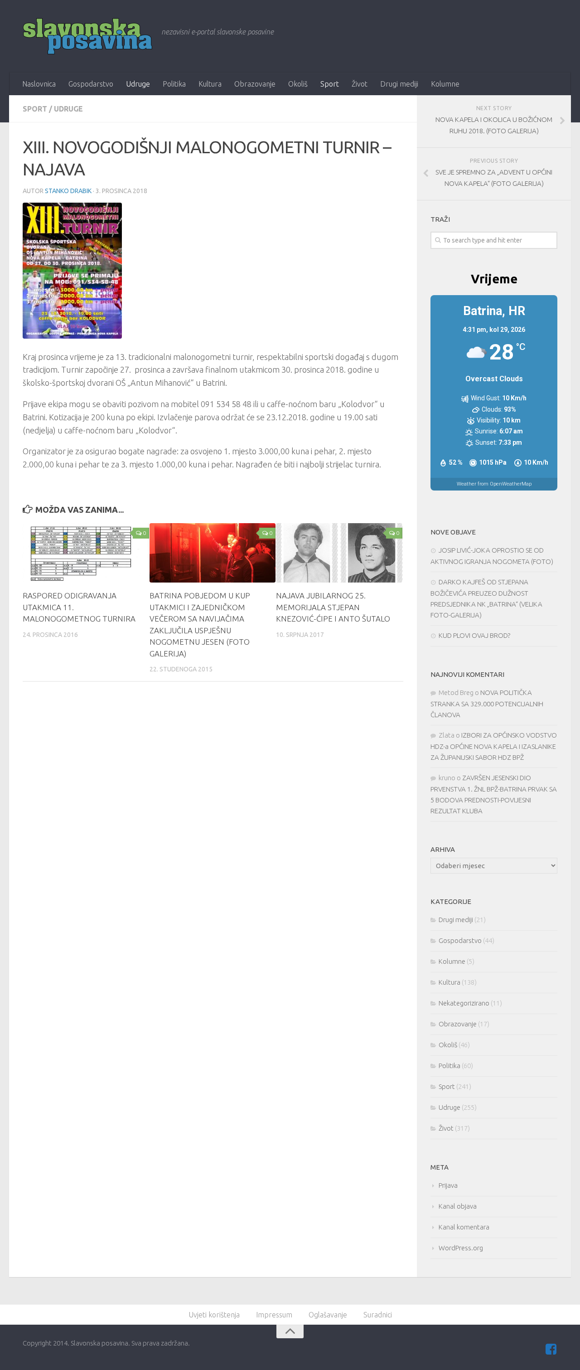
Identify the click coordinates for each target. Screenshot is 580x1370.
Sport (329, 84)
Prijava (448, 1185)
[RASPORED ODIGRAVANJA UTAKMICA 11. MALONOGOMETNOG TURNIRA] (86, 553)
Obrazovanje (255, 84)
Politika (174, 84)
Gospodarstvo (90, 84)
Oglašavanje (328, 1315)
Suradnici (377, 1315)
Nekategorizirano (464, 1003)
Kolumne (445, 84)
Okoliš (298, 84)
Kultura (210, 84)
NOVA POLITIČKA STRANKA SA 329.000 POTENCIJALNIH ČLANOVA (486, 704)
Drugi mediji (399, 84)
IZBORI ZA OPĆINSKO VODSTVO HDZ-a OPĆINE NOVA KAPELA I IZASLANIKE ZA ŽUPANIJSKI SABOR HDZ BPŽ (493, 746)
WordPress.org (461, 1248)
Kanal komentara (464, 1227)
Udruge (138, 84)
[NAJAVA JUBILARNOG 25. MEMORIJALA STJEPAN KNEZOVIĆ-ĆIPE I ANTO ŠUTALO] (339, 553)
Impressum (274, 1315)
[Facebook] (551, 1349)
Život (359, 84)
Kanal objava (458, 1206)
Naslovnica (39, 84)
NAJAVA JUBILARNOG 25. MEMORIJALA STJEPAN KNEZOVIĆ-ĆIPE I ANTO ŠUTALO (333, 607)
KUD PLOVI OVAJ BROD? (474, 635)
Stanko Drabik (68, 190)
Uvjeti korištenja (214, 1315)
